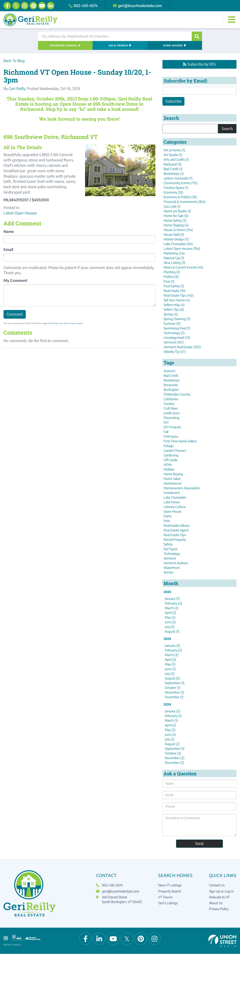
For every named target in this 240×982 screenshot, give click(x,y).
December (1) (174, 697)
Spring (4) (171, 314)
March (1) (171, 720)
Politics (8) (171, 277)
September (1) (174, 683)
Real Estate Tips (175, 535)
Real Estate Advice (176, 525)
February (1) (173, 716)
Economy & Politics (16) (180, 197)
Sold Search (118, 45)
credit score (172, 413)
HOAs (168, 465)
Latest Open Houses (20, 213)
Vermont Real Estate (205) (182, 347)
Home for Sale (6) (176, 216)
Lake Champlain (175, 497)
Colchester (171, 399)
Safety (168, 544)
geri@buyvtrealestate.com (140, 5)
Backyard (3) (172, 164)
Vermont (170, 558)
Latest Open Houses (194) (182, 248)
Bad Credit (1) (173, 169)
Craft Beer (171, 408)
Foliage (169, 446)
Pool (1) (169, 281)
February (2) (173, 603)
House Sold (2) (174, 234)
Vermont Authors (176, 563)
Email (8, 249)
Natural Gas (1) (174, 258)
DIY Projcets (172, 427)
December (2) (174, 763)
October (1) (172, 688)
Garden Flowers (175, 450)
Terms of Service (70, 323)
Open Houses (173, 45)
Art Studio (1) (173, 155)
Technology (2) (174, 333)
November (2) (174, 758)
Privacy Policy (54, 323)
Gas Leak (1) (172, 206)
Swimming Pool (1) (177, 328)
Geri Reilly (17, 88)
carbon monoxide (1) (178, 178)
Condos (169, 404)
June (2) (170, 622)
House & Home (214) (178, 230)
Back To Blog (14, 60)
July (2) (170, 627)
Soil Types (170, 549)
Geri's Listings (168, 903)
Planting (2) (172, 272)
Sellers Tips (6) (174, 309)
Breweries (171, 385)
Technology (172, 554)
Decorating (171, 418)
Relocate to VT (219, 897)
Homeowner (173, 483)
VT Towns (165, 897)
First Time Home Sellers (180, 441)
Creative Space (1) (176, 188)
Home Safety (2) (175, 220)
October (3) (173, 753)
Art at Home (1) (174, 150)
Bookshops (172, 380)
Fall (166, 432)
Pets (167, 521)
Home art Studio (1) (177, 211)
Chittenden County (177, 394)
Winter (169, 572)
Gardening (171, 455)
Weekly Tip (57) (175, 352)
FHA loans (171, 436)
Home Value (172, 479)
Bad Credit (171, 375)
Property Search (169, 891)
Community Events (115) (181, 183)
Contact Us (217, 885)
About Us (215, 903)
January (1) (172, 599)
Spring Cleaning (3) (177, 319)
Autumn (169, 371)
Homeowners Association (182, 488)
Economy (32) (173, 192)
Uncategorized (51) (177, 338)
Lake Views (172, 502)
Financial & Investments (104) (185, 202)
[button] (197, 36)
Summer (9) (172, 323)
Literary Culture (175, 507)
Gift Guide (171, 460)
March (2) (171, 608)
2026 (167, 592)
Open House (172, 511)
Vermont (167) (174, 342)
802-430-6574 (86, 5)
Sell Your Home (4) (177, 300)
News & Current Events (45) (183, 267)
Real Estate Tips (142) (179, 295)
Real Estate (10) (175, 291)
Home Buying (173, 474)
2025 (167, 638)
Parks (168, 516)
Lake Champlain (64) (178, 244)
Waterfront (172, 568)
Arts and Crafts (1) (176, 159)
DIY (166, 422)
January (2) (172, 645)
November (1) (174, 692)
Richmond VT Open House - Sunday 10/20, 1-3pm (77, 75)
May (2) (170, 617)
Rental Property (175, 539)
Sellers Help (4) (174, 305)
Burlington (171, 390)
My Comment (15, 280)
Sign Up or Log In (221, 891)
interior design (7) (176, 239)
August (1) (172, 631)
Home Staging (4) (176, 225)
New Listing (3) (174, 263)
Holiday (169, 469)
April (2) (170, 613)
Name (9, 231)
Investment (172, 493)
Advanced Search (63, 45)
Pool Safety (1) (174, 286)
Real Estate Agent (176, 530)
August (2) (172, 678)
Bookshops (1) (174, 173)
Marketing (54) (174, 253)
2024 (167, 704)
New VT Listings (169, 885)
